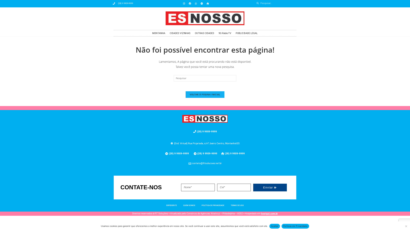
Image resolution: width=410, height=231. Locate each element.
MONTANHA (158, 33)
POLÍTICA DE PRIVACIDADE (213, 205)
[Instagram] (184, 3)
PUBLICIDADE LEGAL (247, 33)
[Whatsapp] (196, 3)
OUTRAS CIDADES (204, 33)
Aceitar (274, 226)
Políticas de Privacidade (295, 226)
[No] (406, 226)
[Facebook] (190, 3)
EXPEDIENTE (171, 205)
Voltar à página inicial (205, 94)
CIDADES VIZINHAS (180, 33)
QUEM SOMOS (189, 205)
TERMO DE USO (237, 205)
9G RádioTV (225, 33)
